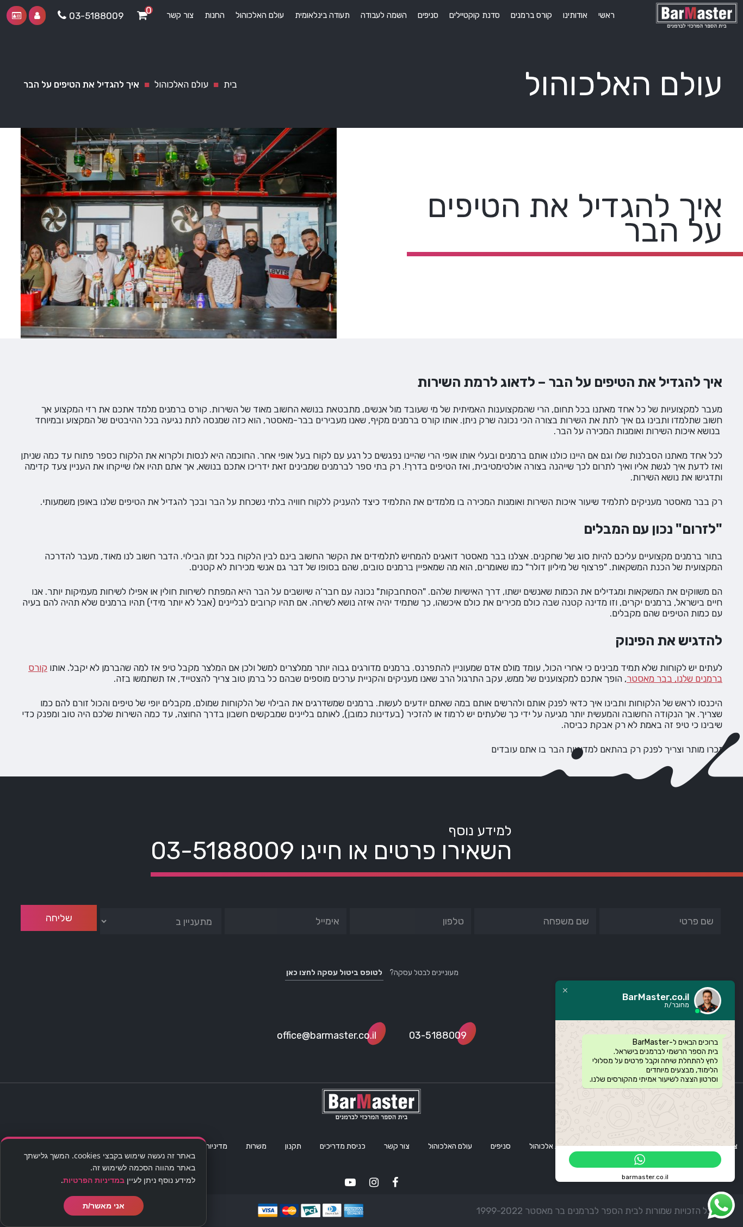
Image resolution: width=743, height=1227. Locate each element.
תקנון (293, 1146)
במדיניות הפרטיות (94, 1180)
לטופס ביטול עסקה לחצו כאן (334, 972)
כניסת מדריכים (343, 1146)
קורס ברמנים (531, 15)
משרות (256, 1146)
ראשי (606, 15)
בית (230, 84)
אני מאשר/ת (104, 1205)
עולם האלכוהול (260, 15)
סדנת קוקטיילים (474, 15)
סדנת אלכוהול (550, 1146)
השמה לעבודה (384, 15)
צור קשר (180, 15)
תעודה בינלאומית (322, 15)
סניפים (428, 15)
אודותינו (575, 15)
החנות (215, 15)
